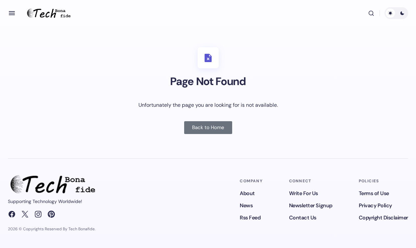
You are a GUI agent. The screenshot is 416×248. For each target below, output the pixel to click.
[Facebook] (11, 214)
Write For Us (303, 193)
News (246, 205)
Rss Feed (250, 217)
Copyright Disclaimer (383, 217)
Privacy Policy (375, 205)
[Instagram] (38, 214)
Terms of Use (374, 193)
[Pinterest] (51, 214)
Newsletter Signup (310, 205)
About (247, 193)
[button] (12, 13)
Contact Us (302, 217)
